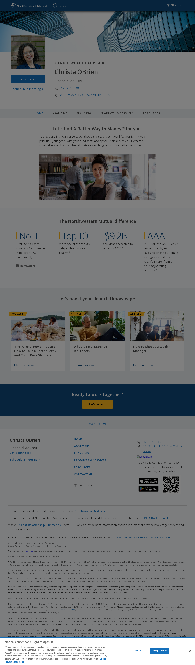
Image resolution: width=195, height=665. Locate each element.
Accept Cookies (159, 651)
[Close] (190, 650)
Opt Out (138, 651)
